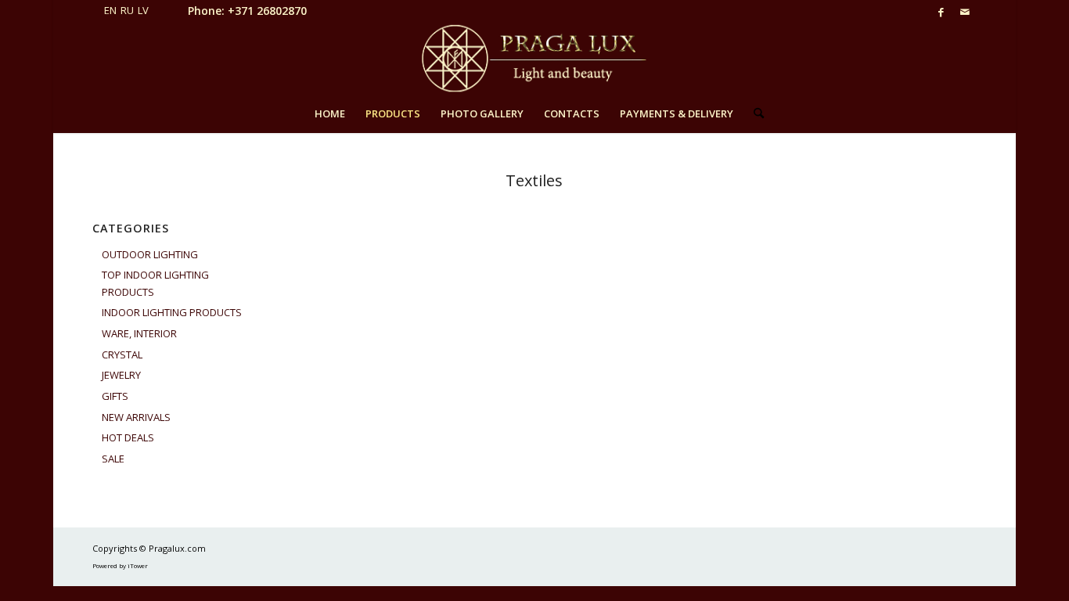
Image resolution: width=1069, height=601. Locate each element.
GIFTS (115, 396)
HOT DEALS (128, 437)
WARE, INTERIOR (139, 333)
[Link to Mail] (965, 11)
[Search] (753, 113)
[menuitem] (329, 113)
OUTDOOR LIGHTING (150, 254)
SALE (113, 459)
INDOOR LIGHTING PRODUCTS (172, 312)
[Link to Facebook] (941, 11)
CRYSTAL (122, 354)
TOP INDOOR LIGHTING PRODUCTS (155, 283)
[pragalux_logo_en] (534, 58)
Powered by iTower (120, 565)
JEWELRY (121, 375)
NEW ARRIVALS (136, 417)
